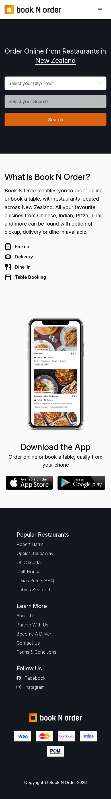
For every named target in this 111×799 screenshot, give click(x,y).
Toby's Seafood (33, 589)
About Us (26, 616)
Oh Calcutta (29, 562)
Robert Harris (30, 544)
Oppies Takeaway (35, 553)
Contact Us (28, 643)
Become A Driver (34, 634)
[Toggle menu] (100, 9)
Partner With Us (32, 625)
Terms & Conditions (36, 652)
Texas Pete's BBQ (35, 580)
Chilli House (28, 571)
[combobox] (55, 83)
